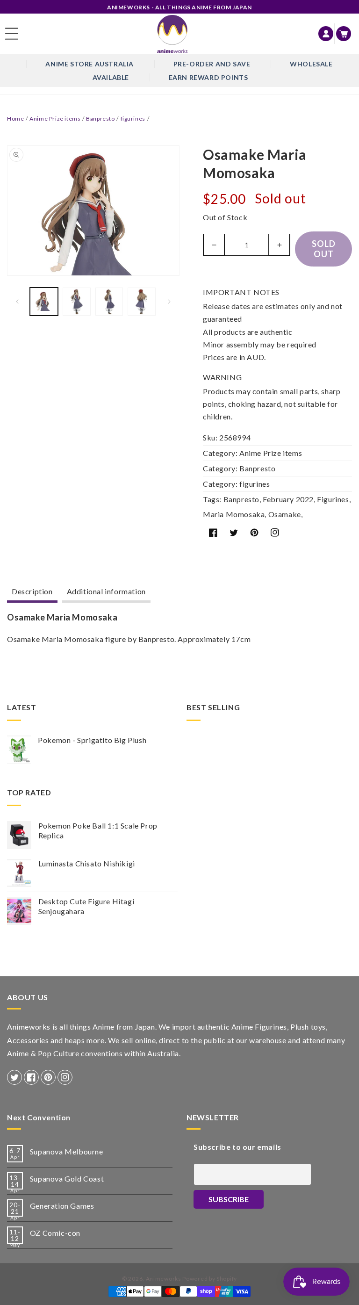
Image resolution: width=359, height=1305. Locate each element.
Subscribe (228, 1199)
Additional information (106, 591)
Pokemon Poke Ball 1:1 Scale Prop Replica (98, 830)
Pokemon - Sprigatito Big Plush (92, 739)
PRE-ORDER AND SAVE (212, 64)
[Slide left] (17, 301)
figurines (133, 118)
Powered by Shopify (209, 1278)
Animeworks (163, 1278)
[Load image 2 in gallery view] (77, 302)
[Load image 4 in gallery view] (142, 302)
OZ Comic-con (55, 1232)
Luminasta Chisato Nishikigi (86, 863)
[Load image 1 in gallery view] (44, 302)
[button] (11, 33)
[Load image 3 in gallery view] (109, 302)
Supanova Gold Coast (67, 1178)
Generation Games (62, 1205)
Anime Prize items (54, 118)
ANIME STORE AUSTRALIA (89, 64)
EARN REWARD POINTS (208, 77)
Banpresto (100, 118)
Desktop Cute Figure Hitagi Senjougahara (86, 906)
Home (15, 118)
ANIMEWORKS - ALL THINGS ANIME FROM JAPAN (179, 7)
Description (32, 591)
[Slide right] (169, 301)
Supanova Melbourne (66, 1151)
